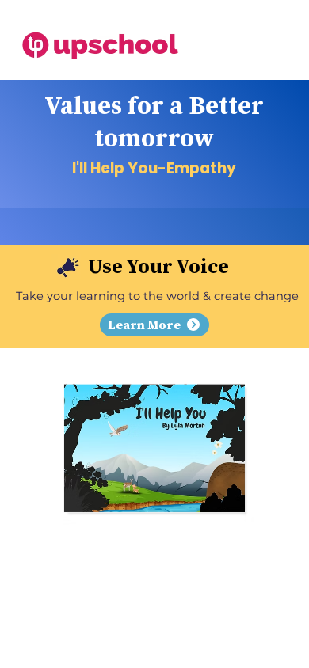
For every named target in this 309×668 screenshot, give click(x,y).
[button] (154, 324)
